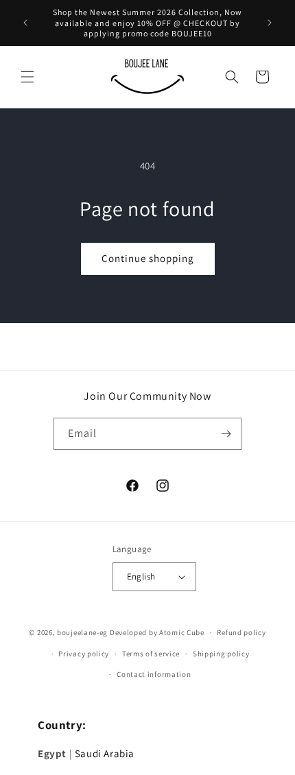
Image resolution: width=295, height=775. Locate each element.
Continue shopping (148, 258)
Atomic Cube (181, 632)
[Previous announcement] (25, 23)
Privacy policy (83, 653)
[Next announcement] (270, 23)
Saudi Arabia (104, 753)
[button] (27, 77)
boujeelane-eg (82, 632)
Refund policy (241, 632)
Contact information (154, 674)
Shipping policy (221, 653)
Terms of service (151, 653)
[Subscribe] (226, 434)
